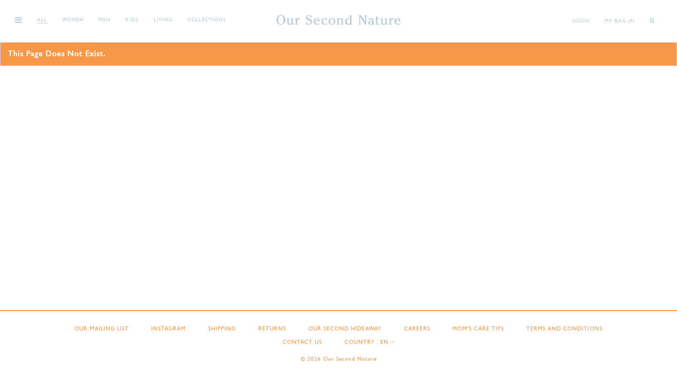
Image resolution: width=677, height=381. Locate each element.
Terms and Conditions (564, 329)
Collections (206, 20)
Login (581, 21)
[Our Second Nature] (338, 20)
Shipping (222, 329)
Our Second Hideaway (345, 329)
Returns (272, 329)
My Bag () (620, 21)
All (42, 20)
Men (105, 20)
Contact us (302, 342)
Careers (417, 329)
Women (73, 20)
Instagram (168, 329)
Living (163, 20)
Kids (132, 20)
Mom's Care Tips (478, 329)
